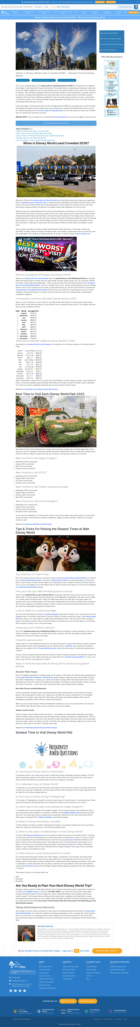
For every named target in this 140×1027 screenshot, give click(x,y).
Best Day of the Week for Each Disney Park (42, 389)
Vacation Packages (44, 969)
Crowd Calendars (91, 966)
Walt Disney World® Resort (44, 12)
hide (31, 129)
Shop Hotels (100, 2)
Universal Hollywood (107, 12)
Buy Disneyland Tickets (108, 50)
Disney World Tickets (45, 966)
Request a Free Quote (93, 973)
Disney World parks (34, 835)
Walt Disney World (22, 80)
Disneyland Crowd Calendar (47, 988)
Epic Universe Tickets (69, 969)
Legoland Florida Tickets (117, 969)
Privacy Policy (97, 1019)
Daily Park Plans (91, 969)
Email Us (39, 7)
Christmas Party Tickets (46, 982)
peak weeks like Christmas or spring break (37, 677)
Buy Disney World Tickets (109, 33)
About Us (89, 976)
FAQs (46, 7)
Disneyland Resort (95, 12)
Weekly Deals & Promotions (67, 80)
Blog (125, 12)
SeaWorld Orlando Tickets (118, 966)
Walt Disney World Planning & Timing (43, 80)
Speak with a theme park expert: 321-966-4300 (18, 7)
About (125, 1019)
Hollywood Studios (45, 817)
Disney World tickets (60, 580)
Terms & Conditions (108, 1019)
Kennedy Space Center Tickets (119, 973)
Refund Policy (118, 1019)
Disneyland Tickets (44, 985)
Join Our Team (69, 1001)
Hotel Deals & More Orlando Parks (63, 12)
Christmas (30, 866)
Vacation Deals (84, 12)
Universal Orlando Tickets (70, 966)
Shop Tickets (110, 2)
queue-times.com (83, 234)
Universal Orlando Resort (28, 12)
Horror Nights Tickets (69, 976)
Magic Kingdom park (72, 813)
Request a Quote (15, 12)
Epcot (71, 840)
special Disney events (48, 648)
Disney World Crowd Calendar (56, 123)
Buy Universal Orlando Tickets (110, 39)
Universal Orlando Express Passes (111, 44)
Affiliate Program (89, 1001)
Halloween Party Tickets (46, 979)
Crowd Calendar (61, 117)
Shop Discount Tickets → (107, 951)
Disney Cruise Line (44, 976)
